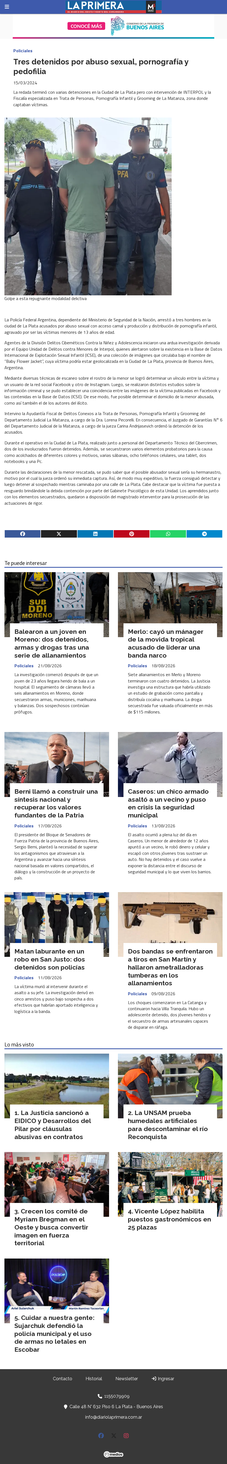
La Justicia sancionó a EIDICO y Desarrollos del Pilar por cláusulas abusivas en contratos (52, 1124)
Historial (94, 1378)
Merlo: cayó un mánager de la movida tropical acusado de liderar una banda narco (165, 643)
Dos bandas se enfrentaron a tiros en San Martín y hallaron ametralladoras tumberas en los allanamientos (170, 967)
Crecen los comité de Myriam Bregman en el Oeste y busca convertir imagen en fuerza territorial (51, 1227)
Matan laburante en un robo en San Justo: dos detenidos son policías (49, 959)
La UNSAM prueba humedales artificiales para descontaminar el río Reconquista (168, 1124)
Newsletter (126, 1378)
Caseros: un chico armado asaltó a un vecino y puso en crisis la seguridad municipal (168, 803)
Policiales (22, 50)
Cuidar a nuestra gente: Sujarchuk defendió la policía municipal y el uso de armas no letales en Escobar (54, 1333)
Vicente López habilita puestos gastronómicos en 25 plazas (169, 1219)
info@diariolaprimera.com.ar (113, 1417)
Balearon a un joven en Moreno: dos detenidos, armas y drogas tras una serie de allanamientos (51, 643)
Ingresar (165, 1378)
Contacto (62, 1378)
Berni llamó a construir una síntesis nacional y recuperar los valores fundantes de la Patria (56, 803)
